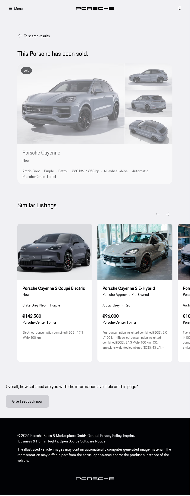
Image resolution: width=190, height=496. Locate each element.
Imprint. (129, 435)
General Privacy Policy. (104, 435)
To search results (37, 36)
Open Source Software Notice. (83, 441)
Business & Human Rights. (38, 441)
